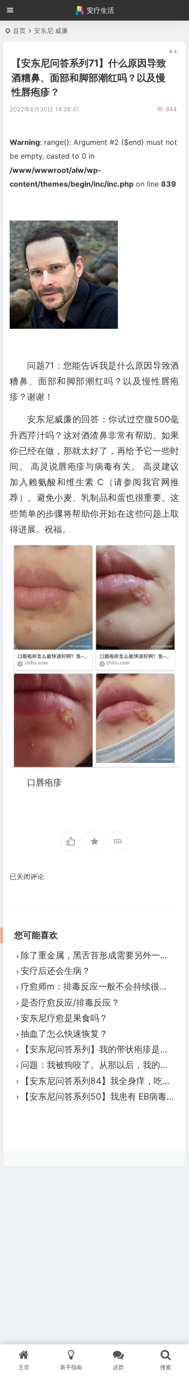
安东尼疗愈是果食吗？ (64, 1018)
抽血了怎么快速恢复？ (64, 1034)
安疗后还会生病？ (55, 971)
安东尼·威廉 (51, 30)
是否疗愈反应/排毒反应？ (70, 1002)
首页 (19, 30)
